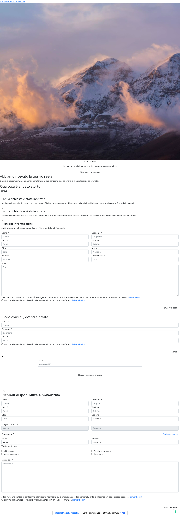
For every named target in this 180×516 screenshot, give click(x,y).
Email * (4, 240)
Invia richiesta (170, 307)
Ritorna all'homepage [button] (90, 172)
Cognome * (96, 233)
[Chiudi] (2, 195)
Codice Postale (98, 255)
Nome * (5, 233)
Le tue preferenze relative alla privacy (101, 513)
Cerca (40, 360)
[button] (2, 356)
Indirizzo (5, 255)
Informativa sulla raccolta (67, 513)
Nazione (95, 248)
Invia (175, 351)
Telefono (95, 240)
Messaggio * (7, 460)
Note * (4, 263)
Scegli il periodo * (9, 424)
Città (3, 248)
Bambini (95, 438)
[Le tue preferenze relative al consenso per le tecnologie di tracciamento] (175, 511)
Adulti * (4, 438)
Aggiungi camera (171, 434)
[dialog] (90, 332)
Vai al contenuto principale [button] (12, 1)
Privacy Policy (135, 297)
